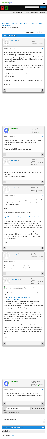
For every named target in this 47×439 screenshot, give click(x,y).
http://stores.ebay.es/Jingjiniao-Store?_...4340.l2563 (22, 217)
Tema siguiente (14, 412)
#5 (42, 261)
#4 (42, 195)
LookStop (14, 188)
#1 (42, 48)
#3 (42, 168)
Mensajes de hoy (38, 12)
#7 (42, 389)
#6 (42, 287)
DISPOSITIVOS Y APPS (22, 24)
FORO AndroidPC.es (8, 24)
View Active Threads (21, 12)
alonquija (14, 40)
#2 (42, 136)
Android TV (33, 24)
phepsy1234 (15, 279)
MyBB (12, 436)
